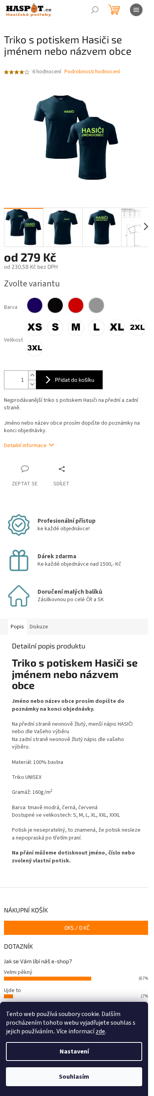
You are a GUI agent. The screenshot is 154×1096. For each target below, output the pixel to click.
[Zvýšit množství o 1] (32, 375)
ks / (77, 927)
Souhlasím (74, 1076)
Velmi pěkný (18, 972)
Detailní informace (25, 446)
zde (100, 1031)
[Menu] (136, 10)
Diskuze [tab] (39, 627)
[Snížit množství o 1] (32, 384)
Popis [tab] (17, 627)
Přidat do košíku (74, 379)
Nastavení (74, 1051)
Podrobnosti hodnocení (92, 72)
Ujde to (12, 990)
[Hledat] (95, 10)
